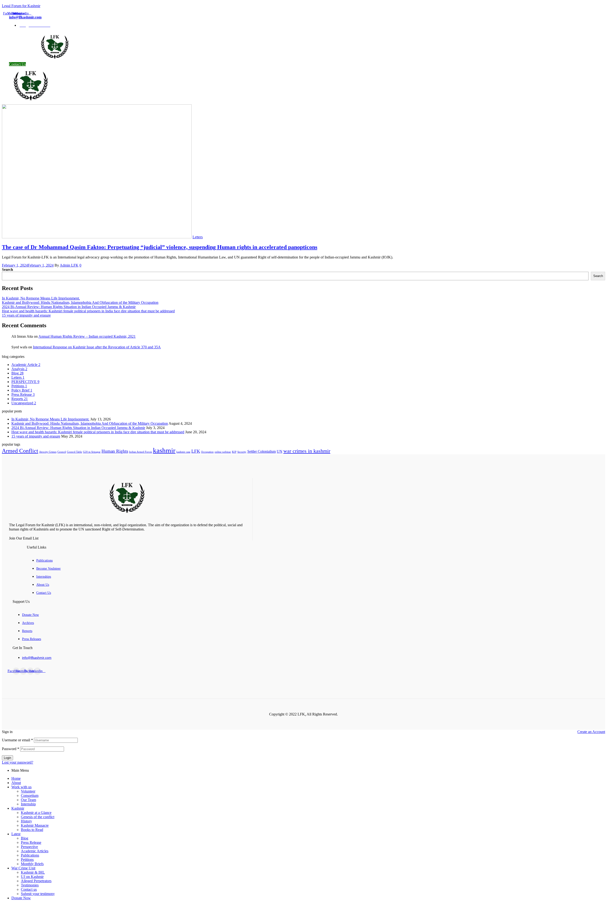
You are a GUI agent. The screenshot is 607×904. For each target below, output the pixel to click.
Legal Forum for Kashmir (21, 6)
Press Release (31, 842)
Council (61, 452)
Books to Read (32, 830)
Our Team (28, 800)
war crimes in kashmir (306, 451)
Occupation (207, 452)
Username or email (17, 740)
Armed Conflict (20, 450)
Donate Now (21, 898)
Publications (30, 855)
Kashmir (17, 808)
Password (10, 749)
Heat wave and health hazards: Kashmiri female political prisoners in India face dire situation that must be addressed (88, 311)
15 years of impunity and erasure (26, 315)
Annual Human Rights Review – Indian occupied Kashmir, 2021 (87, 336)
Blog (24, 838)
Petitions (27, 860)
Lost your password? (17, 762)
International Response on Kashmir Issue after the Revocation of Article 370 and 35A (97, 347)
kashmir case (183, 452)
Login (7, 758)
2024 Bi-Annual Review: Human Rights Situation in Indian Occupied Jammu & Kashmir (69, 307)
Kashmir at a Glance (36, 813)
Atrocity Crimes (47, 452)
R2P (234, 452)
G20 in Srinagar (92, 452)
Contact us (29, 889)
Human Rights (114, 451)
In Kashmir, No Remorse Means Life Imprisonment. (41, 298)
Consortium (29, 795)
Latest (15, 834)
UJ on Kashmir (32, 877)
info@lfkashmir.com (25, 17)
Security (241, 452)
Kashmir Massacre (35, 825)
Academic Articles (34, 851)
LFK (195, 451)
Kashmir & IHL (33, 872)
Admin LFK (69, 265)
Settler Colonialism (261, 451)
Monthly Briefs (32, 864)
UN (279, 451)
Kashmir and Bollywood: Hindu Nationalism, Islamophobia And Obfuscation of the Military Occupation (80, 302)
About (16, 783)
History (26, 821)
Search (7, 270)
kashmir (164, 450)
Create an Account (591, 732)
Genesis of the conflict (37, 817)
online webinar (223, 452)
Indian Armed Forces (140, 452)
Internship (28, 804)
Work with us (21, 787)
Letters (198, 237)
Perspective (29, 847)
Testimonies (30, 885)
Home (16, 778)
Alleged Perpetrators (36, 881)
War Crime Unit (23, 868)
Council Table (74, 452)
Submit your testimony (38, 894)
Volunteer (28, 791)
